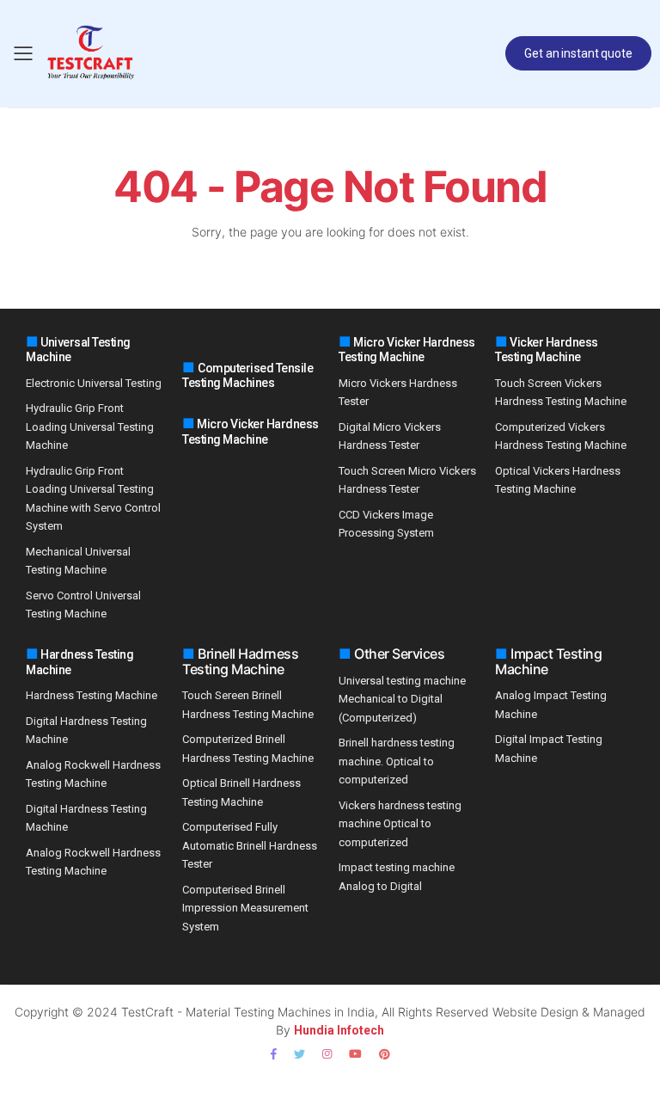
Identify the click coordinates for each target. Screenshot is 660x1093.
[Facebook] (274, 1053)
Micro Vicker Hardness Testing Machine (250, 431)
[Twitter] (299, 1053)
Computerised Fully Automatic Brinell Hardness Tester (249, 845)
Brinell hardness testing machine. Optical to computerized (397, 761)
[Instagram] (327, 1053)
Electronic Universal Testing (94, 383)
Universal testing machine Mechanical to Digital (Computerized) (402, 699)
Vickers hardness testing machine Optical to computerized (400, 824)
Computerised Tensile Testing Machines (247, 375)
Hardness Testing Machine (91, 695)
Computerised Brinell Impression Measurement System (245, 908)
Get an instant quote (578, 53)
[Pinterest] (384, 1053)
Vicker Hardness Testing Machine (546, 350)
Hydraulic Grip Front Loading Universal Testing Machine (90, 426)
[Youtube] (355, 1053)
